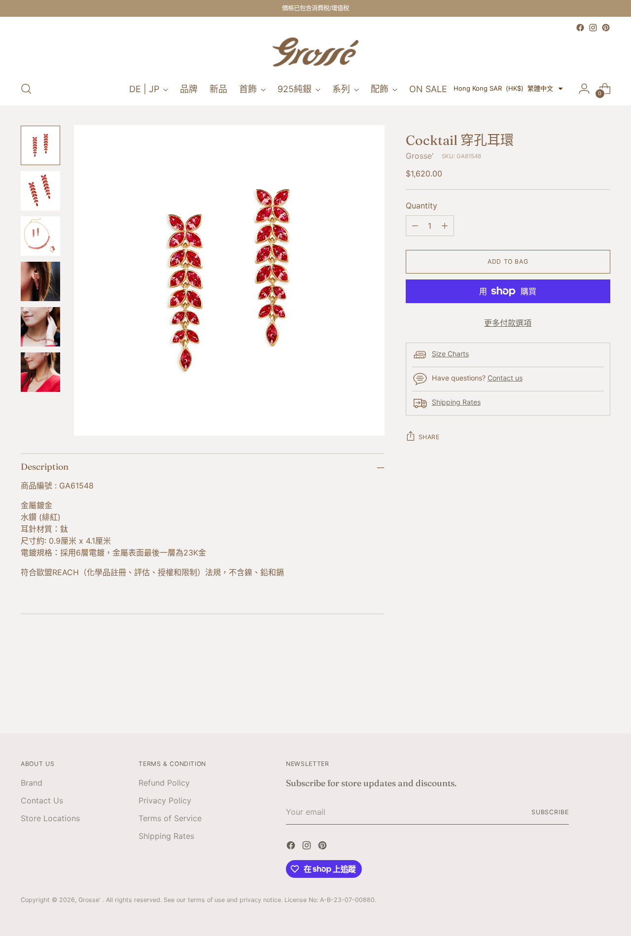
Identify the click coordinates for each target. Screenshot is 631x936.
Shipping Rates (456, 402)
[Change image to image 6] (40, 372)
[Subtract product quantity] (415, 226)
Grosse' (420, 156)
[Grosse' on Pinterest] (605, 27)
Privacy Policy (165, 800)
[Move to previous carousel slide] (579, 700)
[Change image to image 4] (40, 281)
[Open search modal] (26, 89)
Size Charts (450, 353)
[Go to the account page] (584, 89)
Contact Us (42, 800)
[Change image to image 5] (40, 327)
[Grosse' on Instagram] (593, 27)
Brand (31, 783)
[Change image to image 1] (40, 145)
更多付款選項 (507, 323)
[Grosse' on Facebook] (580, 27)
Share (429, 437)
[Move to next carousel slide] (602, 699)
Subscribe (550, 812)
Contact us (505, 378)
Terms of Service (170, 818)
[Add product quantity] (445, 226)
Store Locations (50, 818)
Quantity (421, 205)
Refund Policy (164, 783)
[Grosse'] (315, 53)
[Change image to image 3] (40, 236)
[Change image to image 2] (40, 190)
